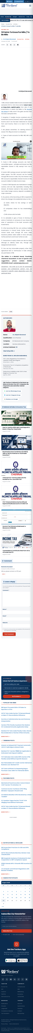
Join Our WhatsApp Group (13, 391)
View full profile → (9, 351)
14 (20, 894)
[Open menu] (30, 5)
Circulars (3, 1006)
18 (7, 897)
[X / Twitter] (6, 979)
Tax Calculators (5, 1013)
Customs (3, 991)
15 (25, 894)
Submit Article (21, 1006)
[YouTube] (10, 979)
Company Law (21, 986)
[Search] (31, 17)
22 (25, 897)
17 (3, 897)
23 (29, 897)
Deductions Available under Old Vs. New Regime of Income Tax (15, 372)
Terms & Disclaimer (14, 1024)
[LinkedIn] (14, 979)
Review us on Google (12, 399)
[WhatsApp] (22, 979)
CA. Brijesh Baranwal (9, 39)
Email (5, 616)
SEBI (19, 989)
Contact (20, 1011)
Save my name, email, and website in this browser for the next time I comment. (17, 629)
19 (12, 897)
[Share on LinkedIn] (10, 44)
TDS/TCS (3, 994)
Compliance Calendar (7, 1011)
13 (16, 894)
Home (2, 16)
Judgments (4, 1008)
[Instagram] (18, 979)
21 (20, 897)
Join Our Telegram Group (13, 395)
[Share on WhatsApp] (14, 44)
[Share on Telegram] (17, 44)
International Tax (5, 996)
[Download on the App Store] (22, 960)
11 (7, 894)
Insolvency (20, 994)
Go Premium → (16, 696)
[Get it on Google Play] (10, 960)
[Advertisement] (16, 71)
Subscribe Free (7, 931)
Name (5, 609)
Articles (15, 24)
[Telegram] (26, 979)
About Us (20, 1003)
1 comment (14, 41)
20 (16, 347)
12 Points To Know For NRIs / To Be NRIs (15, 33)
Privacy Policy (4, 1024)
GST (2, 989)
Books (10, 1)
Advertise (20, 1008)
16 (29, 894)
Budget (15, 16)
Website (5, 622)
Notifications (4, 1003)
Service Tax (22, 16)
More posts (5, 736)
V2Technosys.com (5, 1021)
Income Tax (8, 16)
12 (12, 894)
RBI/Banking (21, 991)
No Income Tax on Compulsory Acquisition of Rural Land (15, 366)
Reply (3, 574)
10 (3, 894)
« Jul (2, 906)
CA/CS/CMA (21, 996)
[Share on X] (7, 44)
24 (3, 900)
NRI (11, 311)
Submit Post (19, 1)
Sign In (28, 1)
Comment (6, 590)
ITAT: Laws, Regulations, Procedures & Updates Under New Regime (14, 359)
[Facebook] (2, 979)
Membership (21, 1013)
